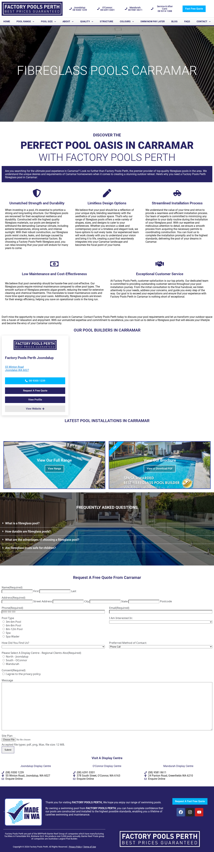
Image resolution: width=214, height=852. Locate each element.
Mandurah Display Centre (178, 766)
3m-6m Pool (13, 622)
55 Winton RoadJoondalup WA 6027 (17, 368)
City (86, 601)
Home (6, 21)
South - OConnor (16, 660)
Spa (8, 633)
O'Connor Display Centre (107, 766)
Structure (106, 21)
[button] (35, 380)
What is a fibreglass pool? (22, 523)
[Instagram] (190, 812)
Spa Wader (13, 636)
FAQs (187, 21)
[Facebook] (181, 812)
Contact (202, 21)
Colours (125, 21)
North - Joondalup (17, 656)
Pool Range (24, 21)
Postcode (166, 601)
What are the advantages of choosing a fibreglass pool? (42, 539)
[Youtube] (199, 812)
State (124, 601)
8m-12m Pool (14, 629)
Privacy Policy (75, 846)
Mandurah (12, 664)
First (36, 591)
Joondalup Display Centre (35, 766)
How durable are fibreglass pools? (28, 531)
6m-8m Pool (13, 625)
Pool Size (47, 21)
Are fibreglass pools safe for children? (30, 548)
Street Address (42, 601)
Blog (174, 21)
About (66, 21)
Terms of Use (89, 846)
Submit (8, 750)
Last (73, 591)
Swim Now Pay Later (152, 21)
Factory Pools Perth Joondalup (29, 358)
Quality (85, 21)
